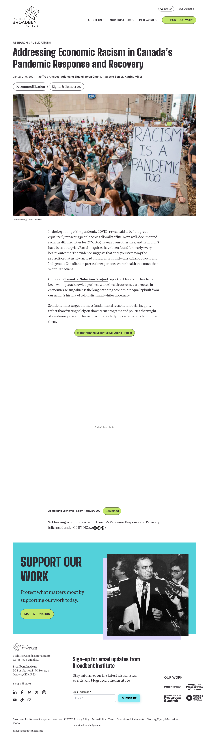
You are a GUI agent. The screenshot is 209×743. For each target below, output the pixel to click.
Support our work (179, 20)
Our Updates (186, 8)
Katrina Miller (133, 76)
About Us (95, 20)
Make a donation (37, 614)
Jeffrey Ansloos (49, 76)
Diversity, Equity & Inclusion (162, 719)
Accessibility (99, 719)
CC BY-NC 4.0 (83, 527)
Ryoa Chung (93, 76)
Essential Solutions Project (86, 279)
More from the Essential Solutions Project (104, 332)
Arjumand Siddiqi (72, 76)
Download (112, 511)
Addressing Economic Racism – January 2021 (75, 510)
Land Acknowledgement (88, 725)
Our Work (146, 20)
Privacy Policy (81, 719)
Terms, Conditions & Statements (126, 719)
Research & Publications (32, 42)
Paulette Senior (113, 76)
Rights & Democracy (67, 86)
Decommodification (30, 86)
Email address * (82, 691)
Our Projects (120, 20)
